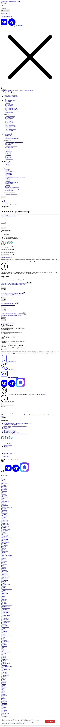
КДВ (7, 178)
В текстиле (9, 107)
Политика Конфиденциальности (17, 723)
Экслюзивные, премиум (12, 138)
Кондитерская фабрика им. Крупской (15, 177)
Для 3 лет (8, 153)
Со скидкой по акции (11, 194)
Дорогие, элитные (11, 136)
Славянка (8, 175)
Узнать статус (4, 725)
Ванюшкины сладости (12, 182)
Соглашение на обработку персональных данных (16, 433)
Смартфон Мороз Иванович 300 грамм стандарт (13, 284)
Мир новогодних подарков (10, 424)
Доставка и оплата (23, 90)
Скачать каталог (14, 90)
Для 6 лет (8, 157)
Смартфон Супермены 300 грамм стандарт (11, 294)
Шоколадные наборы (11, 146)
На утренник (9, 118)
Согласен (50, 721)
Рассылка (6, 447)
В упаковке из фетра (11, 108)
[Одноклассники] (3, 243)
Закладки (6, 446)
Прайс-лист (7, 90)
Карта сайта (6, 456)
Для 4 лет (8, 155)
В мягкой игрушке (11, 100)
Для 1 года (9, 151)
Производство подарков (10, 430)
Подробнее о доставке (6, 257)
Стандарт (8, 135)
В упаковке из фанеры (12, 109)
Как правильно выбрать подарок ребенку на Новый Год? (18, 423)
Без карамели (9, 147)
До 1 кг (8, 162)
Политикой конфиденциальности (32, 414)
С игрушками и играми (12, 143)
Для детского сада (10, 125)
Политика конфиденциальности (12, 432)
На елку (8, 120)
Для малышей (9, 123)
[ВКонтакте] (1, 243)
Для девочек (9, 121)
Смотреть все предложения (7, 323)
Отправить (3, 417)
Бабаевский (9, 173)
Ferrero (8, 169)
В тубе (8, 103)
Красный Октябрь (10, 171)
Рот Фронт (9, 174)
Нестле (8, 186)
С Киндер (8, 144)
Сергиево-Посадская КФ (12, 187)
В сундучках (9, 104)
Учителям (8, 127)
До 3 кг (8, 165)
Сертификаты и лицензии (10, 431)
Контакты (30, 90)
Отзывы (6, 428)
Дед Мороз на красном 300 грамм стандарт (11, 315)
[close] (1, 87)
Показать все (9, 112)
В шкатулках (9, 105)
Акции (2, 90)
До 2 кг (8, 164)
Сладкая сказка (10, 183)
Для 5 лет (8, 156)
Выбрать (3, 8)
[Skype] (12, 243)
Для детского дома (11, 129)
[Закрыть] (57, 721)
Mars (7, 170)
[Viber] (7, 243)
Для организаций (10, 116)
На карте (43, 394)
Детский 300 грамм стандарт (8, 305)
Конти (8, 185)
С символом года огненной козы (14, 142)
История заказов (8, 445)
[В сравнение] (4, 289)
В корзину (3, 228)
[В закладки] (2, 289)
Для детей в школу (11, 126)
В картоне (8, 101)
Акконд (8, 179)
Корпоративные (10, 117)
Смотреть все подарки (12, 96)
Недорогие (9, 134)
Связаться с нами (8, 453)
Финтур (8, 181)
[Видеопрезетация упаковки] (30, 283)
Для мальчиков (10, 122)
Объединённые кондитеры (13, 189)
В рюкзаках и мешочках (12, 110)
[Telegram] (5, 243)
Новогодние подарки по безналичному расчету (15, 426)
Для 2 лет (8, 152)
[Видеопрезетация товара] (27, 283)
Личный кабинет (8, 443)
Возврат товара (7, 454)
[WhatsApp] (10, 243)
